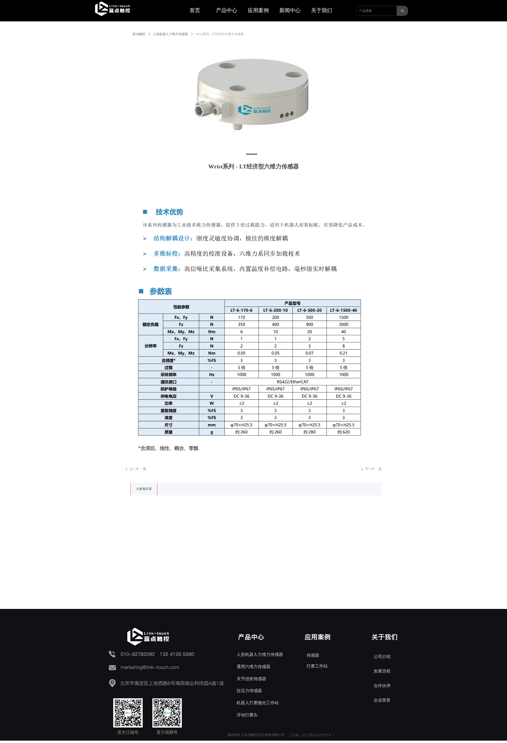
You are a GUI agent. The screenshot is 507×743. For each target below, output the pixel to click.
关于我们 (321, 10)
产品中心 (226, 10)
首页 (195, 10)
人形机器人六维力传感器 (170, 34)
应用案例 (258, 10)
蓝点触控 (139, 34)
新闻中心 (290, 10)
